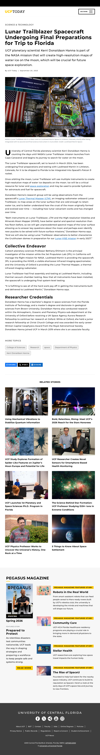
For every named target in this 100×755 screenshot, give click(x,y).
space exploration (39, 186)
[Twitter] (44, 718)
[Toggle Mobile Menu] (94, 3)
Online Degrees (67, 726)
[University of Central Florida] (22, 3)
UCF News (49, 735)
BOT (30, 726)
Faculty (47, 726)
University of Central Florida (50, 713)
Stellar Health (62, 650)
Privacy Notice (16, 731)
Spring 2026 (14, 620)
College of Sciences (16, 347)
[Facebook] (38, 718)
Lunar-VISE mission (65, 238)
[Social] (50, 718)
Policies (80, 726)
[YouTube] (56, 718)
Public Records (31, 731)
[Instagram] (62, 718)
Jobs (55, 726)
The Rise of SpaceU (66, 672)
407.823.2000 (70, 743)
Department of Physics (66, 347)
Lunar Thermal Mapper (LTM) (35, 198)
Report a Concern (61, 731)
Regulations (46, 731)
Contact (38, 726)
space (47, 347)
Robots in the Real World (70, 592)
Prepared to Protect (15, 632)
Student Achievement (80, 731)
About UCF (20, 726)
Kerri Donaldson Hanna (18, 353)
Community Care (65, 622)
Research (34, 347)
